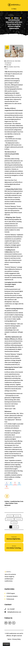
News (16, 18)
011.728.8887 (11, 609)
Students (11, 66)
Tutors (6, 68)
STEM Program (11, 593)
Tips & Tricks (16, 66)
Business (10, 515)
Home (7, 18)
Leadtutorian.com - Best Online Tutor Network (14, 503)
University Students (12, 596)
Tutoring (14, 522)
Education (17, 515)
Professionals (10, 599)
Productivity (18, 519)
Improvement (10, 519)
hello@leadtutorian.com (14, 612)
